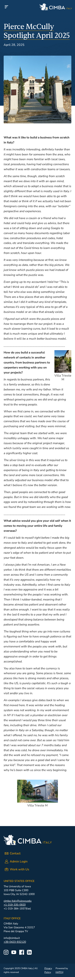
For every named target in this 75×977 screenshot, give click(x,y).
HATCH (59, 972)
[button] (6, 7)
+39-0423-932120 (15, 942)
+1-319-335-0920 (15, 905)
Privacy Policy (48, 970)
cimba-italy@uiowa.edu (18, 901)
